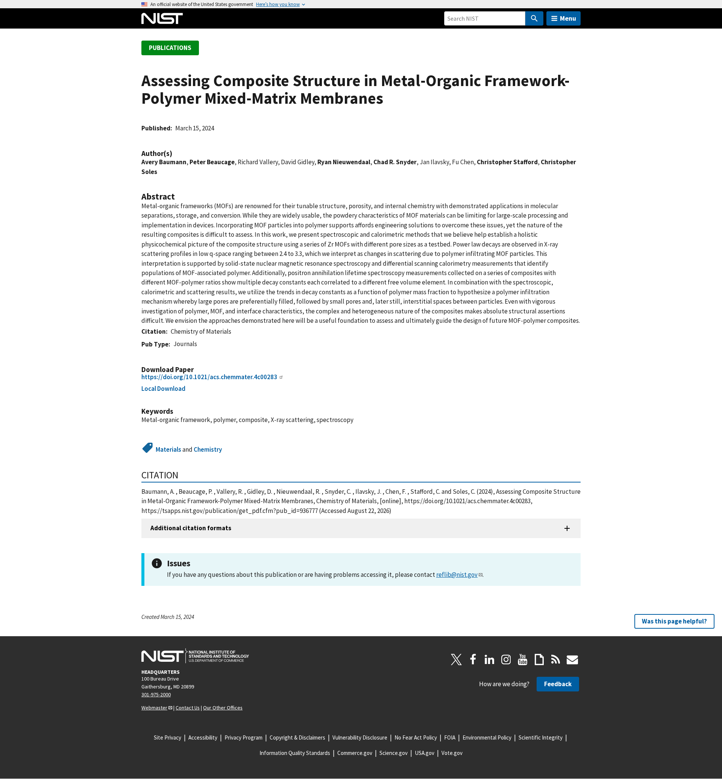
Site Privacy (167, 737)
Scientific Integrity (541, 737)
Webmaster (154, 707)
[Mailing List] (572, 659)
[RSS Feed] (556, 659)
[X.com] (456, 659)
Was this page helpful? (674, 621)
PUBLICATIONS (170, 48)
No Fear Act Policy (415, 737)
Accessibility (202, 737)
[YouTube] (522, 659)
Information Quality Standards (294, 752)
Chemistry (208, 449)
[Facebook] (473, 659)
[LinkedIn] (489, 659)
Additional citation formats (190, 528)
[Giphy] (539, 659)
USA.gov (424, 752)
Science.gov (393, 752)
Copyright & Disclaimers (297, 737)
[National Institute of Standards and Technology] (195, 655)
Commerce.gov (354, 752)
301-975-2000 (156, 694)
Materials (168, 449)
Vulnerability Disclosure (359, 737)
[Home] (162, 18)
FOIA (449, 737)
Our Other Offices (223, 707)
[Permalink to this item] (176, 153)
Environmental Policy (487, 737)
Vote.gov (452, 752)
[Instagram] (506, 659)
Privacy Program (243, 737)
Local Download (163, 388)
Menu (568, 18)
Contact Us (188, 707)
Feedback (558, 684)
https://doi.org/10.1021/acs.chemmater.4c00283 (209, 377)
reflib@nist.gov (457, 574)
